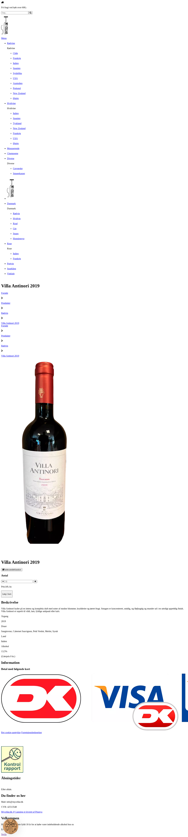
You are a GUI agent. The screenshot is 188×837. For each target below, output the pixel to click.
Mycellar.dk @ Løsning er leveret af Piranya (21, 812)
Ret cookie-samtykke (11, 732)
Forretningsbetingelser (31, 732)
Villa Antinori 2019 (10, 323)
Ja (5, 834)
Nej (3, 834)
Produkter (5, 303)
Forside (4, 293)
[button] (10, 826)
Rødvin (4, 313)
